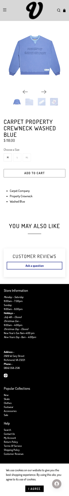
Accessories (10, 411)
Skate (7, 399)
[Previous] (25, 92)
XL (27, 157)
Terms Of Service (13, 445)
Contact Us (9, 433)
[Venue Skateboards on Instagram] (5, 376)
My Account (10, 437)
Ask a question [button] (34, 266)
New (6, 395)
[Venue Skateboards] (34, 10)
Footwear (8, 407)
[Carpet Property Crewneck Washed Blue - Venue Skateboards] (34, 55)
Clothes (8, 403)
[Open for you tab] (56, 483)
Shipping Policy (12, 449)
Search (7, 429)
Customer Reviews (14, 453)
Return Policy (11, 441)
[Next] (44, 92)
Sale (6, 415)
